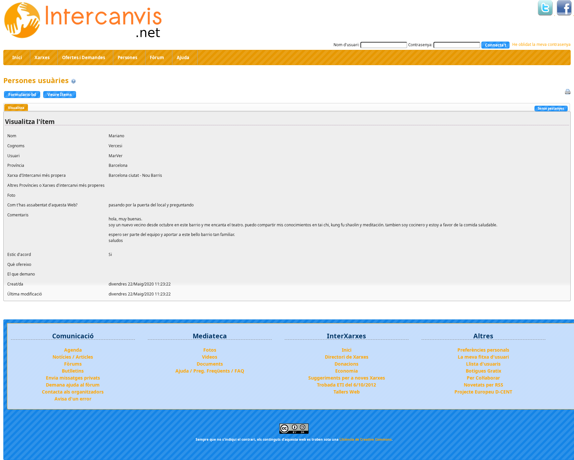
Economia (346, 371)
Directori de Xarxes (346, 357)
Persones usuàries (36, 80)
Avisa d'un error (72, 399)
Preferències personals (483, 350)
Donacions (346, 364)
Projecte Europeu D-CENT (483, 392)
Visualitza (16, 107)
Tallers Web (347, 392)
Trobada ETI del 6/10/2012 (346, 385)
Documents (210, 364)
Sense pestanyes (551, 108)
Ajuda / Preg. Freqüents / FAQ (209, 371)
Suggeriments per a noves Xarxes (346, 378)
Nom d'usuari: (346, 44)
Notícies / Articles (72, 357)
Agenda (73, 350)
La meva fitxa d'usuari (483, 357)
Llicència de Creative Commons (365, 439)
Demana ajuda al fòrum (73, 385)
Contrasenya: (420, 44)
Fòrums (73, 364)
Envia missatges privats (73, 378)
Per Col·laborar (483, 378)
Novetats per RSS (483, 385)
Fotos (209, 350)
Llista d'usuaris (483, 364)
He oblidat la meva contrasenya (541, 44)
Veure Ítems (60, 94)
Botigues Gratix (483, 371)
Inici (346, 350)
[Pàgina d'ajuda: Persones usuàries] (73, 80)
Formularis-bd (22, 94)
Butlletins (73, 371)
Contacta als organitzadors (73, 392)
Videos (209, 357)
